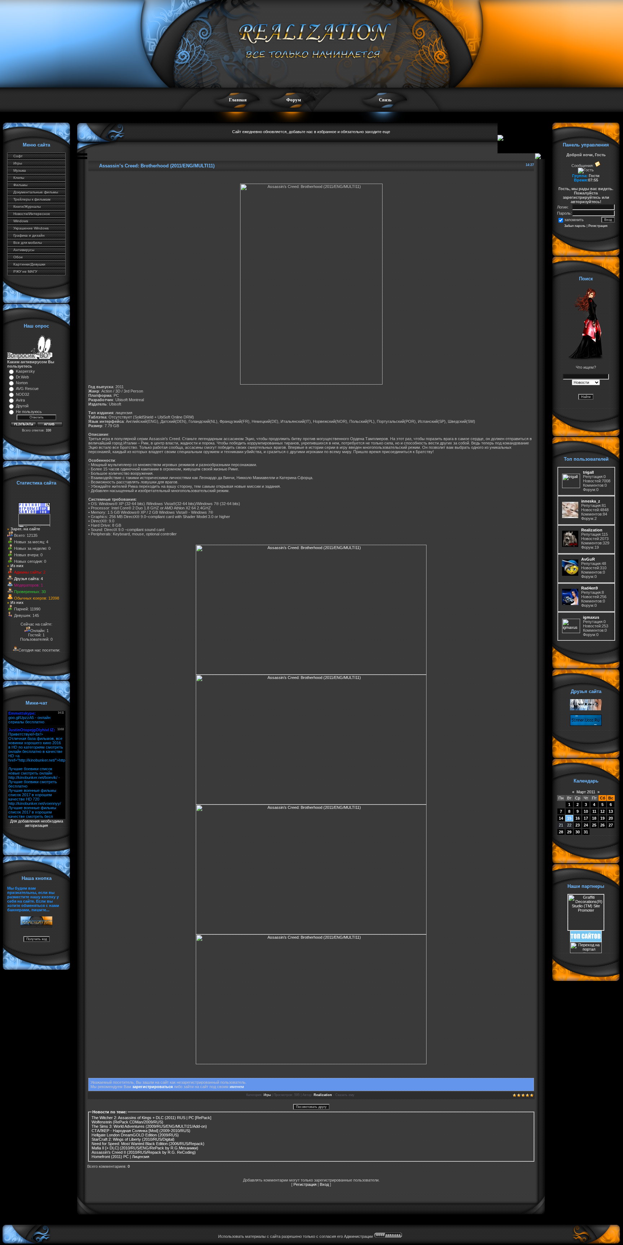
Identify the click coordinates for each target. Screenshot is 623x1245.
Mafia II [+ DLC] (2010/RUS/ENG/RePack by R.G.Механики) (145, 1148)
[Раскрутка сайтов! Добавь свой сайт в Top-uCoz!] (586, 940)
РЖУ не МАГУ (25, 271)
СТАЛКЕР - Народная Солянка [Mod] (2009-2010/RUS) (141, 1130)
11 (594, 811)
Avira (20, 400)
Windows (20, 221)
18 (594, 818)
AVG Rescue (27, 388)
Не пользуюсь (29, 411)
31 (586, 832)
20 (611, 818)
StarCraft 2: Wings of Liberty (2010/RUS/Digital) (133, 1139)
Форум (293, 99)
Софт (18, 156)
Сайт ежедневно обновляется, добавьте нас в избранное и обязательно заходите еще (311, 132)
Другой (22, 406)
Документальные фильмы (35, 192)
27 (611, 825)
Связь (385, 99)
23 (577, 825)
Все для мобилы (27, 243)
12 (602, 811)
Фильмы (20, 185)
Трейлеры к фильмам (31, 199)
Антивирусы (23, 250)
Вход (324, 1184)
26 (602, 825)
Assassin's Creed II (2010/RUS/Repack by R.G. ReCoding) (144, 1152)
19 (602, 818)
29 (569, 832)
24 (586, 825)
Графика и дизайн (29, 235)
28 (561, 832)
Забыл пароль (575, 226)
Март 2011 (585, 792)
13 (611, 811)
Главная (238, 99)
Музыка (19, 170)
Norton (22, 383)
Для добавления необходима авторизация (36, 823)
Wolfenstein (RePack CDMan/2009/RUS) (127, 1122)
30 (577, 832)
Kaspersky (25, 371)
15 (569, 818)
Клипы (18, 178)
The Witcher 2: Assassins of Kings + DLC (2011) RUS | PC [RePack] (151, 1117)
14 (561, 818)
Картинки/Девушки (29, 264)
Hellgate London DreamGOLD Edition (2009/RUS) (135, 1135)
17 (586, 818)
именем (237, 1086)
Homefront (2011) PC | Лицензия (120, 1156)
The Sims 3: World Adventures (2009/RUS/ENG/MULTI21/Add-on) (149, 1126)
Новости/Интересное (31, 214)
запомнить (574, 220)
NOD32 (22, 394)
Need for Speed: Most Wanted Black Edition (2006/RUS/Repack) (148, 1143)
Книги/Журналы (27, 207)
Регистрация (305, 1184)
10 (586, 811)
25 (594, 825)
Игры (17, 163)
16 (577, 818)
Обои (18, 257)
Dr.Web (22, 377)
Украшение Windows (31, 228)
